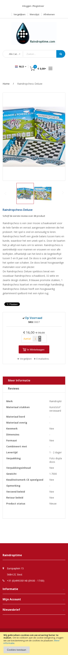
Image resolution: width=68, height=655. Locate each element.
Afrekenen (49, 14)
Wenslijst (34, 14)
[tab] (34, 381)
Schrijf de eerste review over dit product (24, 215)
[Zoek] (60, 54)
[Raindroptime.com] (34, 32)
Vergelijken (19, 14)
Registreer (38, 6)
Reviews (13, 388)
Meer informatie (19, 380)
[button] (43, 193)
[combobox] (42, 54)
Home (6, 83)
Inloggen (26, 6)
